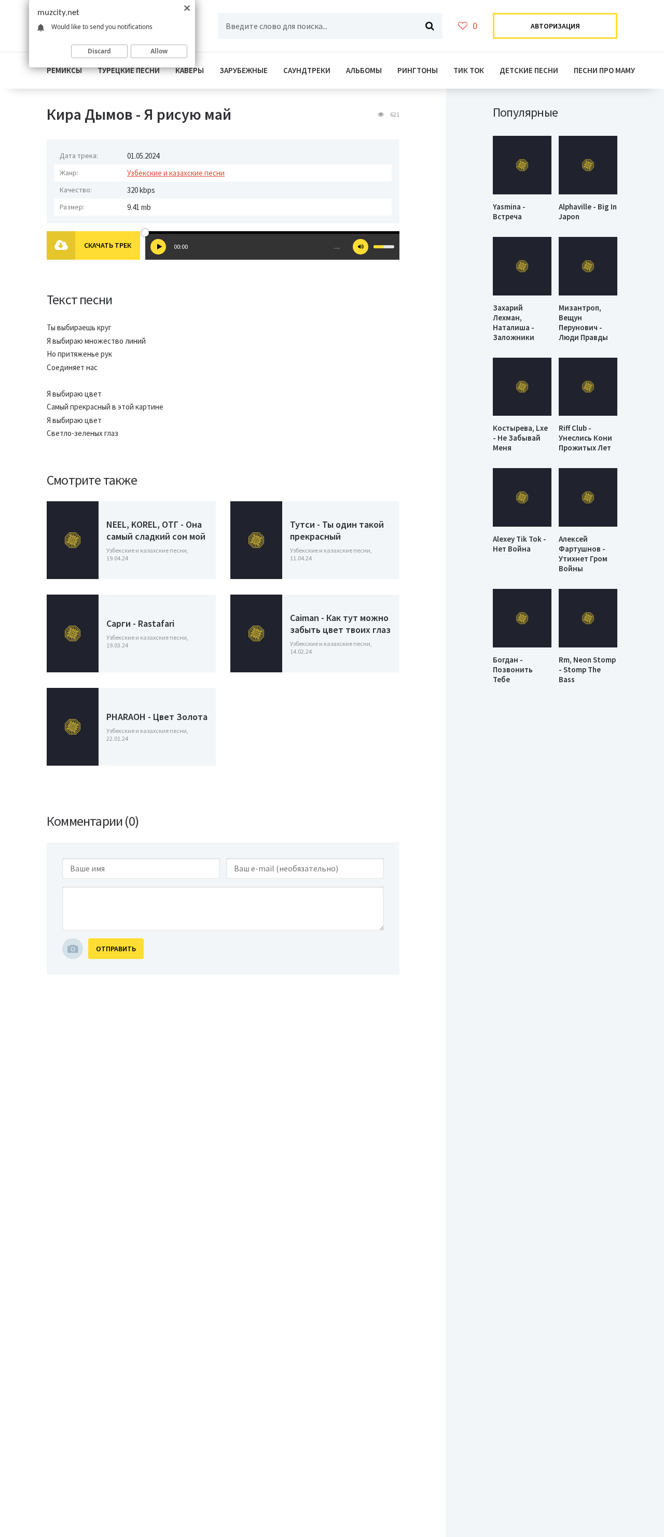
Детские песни (529, 70)
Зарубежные (243, 70)
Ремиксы (64, 70)
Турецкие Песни (129, 70)
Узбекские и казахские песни (176, 173)
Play (158, 247)
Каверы (189, 70)
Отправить (116, 948)
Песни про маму (604, 70)
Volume (360, 247)
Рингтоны (417, 70)
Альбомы (364, 70)
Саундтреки (306, 70)
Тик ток (468, 70)
